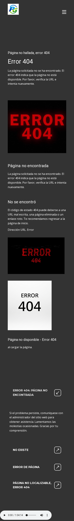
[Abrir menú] (64, 12)
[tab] (37, 392)
